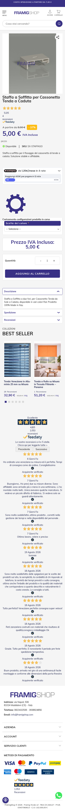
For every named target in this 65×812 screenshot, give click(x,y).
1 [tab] (6, 402)
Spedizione (10, 312)
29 (10, 391)
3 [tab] (13, 402)
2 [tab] (9, 402)
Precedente (24, 449)
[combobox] (32, 23)
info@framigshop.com (22, 714)
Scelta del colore (16, 223)
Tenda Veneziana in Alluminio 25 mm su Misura (17, 383)
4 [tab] (16, 402)
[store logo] (26, 12)
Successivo (41, 449)
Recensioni (9, 320)
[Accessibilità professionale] (5, 800)
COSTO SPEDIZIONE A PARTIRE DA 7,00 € (33, 2)
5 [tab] (20, 402)
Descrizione (10, 291)
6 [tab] (23, 402)
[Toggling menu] (4, 12)
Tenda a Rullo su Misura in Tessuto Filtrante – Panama (46, 384)
